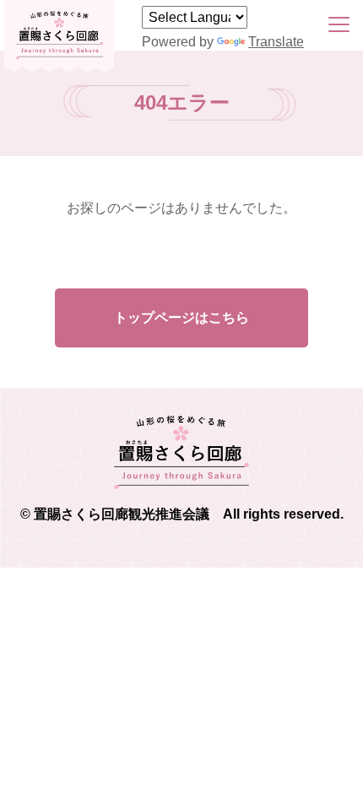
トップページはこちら (181, 317)
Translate (276, 42)
